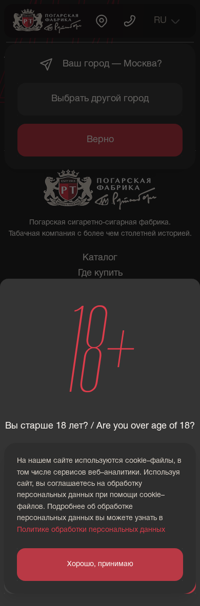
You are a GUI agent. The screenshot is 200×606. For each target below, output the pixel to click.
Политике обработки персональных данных (91, 530)
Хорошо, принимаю (100, 564)
